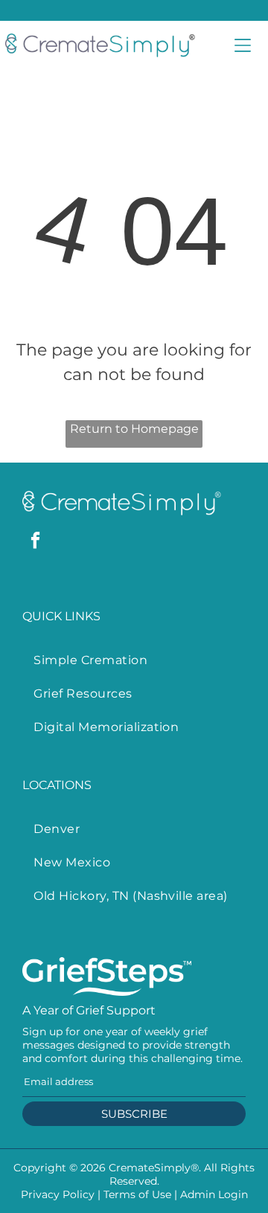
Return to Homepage (134, 429)
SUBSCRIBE (134, 1114)
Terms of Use (137, 1194)
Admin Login (214, 1194)
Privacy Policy (58, 1194)
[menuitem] (133, 660)
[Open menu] (242, 45)
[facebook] (35, 542)
